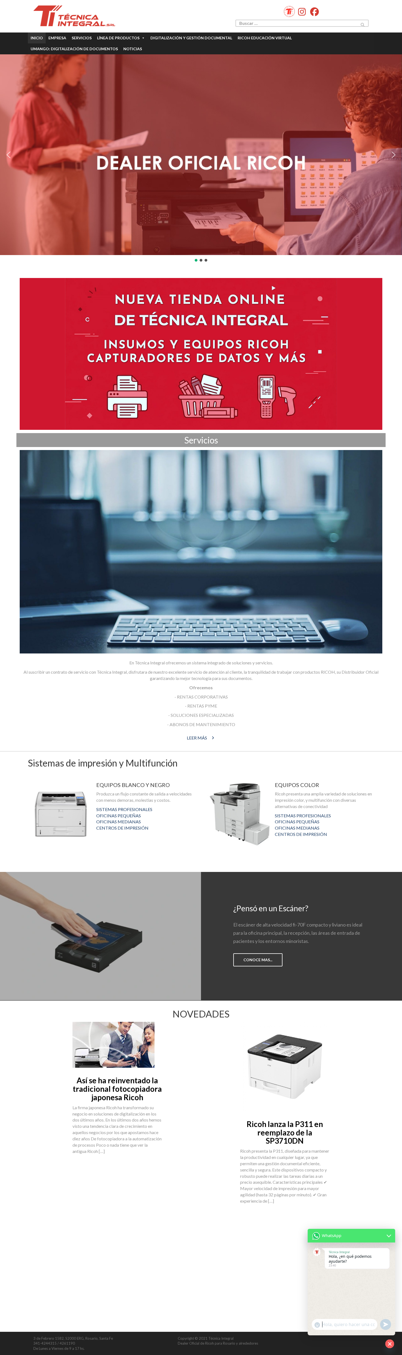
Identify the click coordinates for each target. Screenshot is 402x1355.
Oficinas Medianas (118, 821)
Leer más (197, 737)
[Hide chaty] (389, 1343)
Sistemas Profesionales (124, 809)
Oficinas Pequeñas (118, 815)
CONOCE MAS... (257, 959)
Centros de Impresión (122, 827)
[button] (8, 154)
